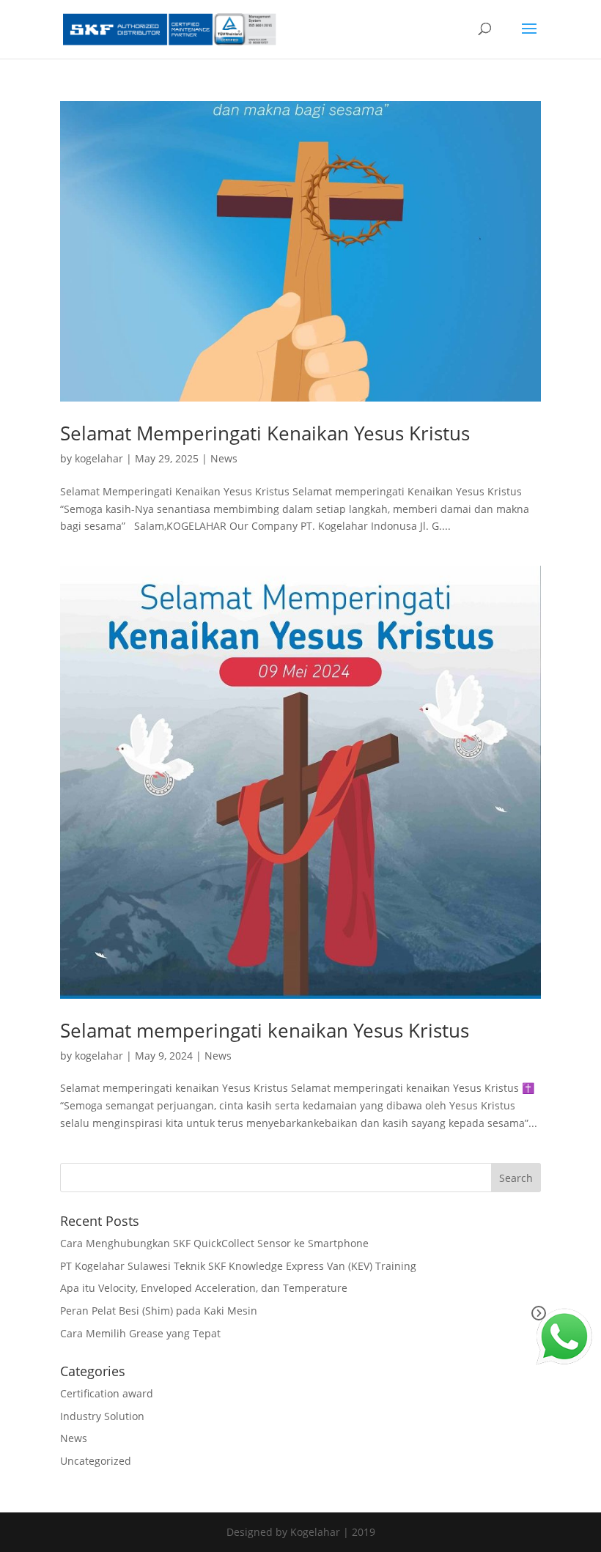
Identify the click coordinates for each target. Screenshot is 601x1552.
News (223, 458)
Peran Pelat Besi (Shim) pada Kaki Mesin (158, 1311)
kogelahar (99, 458)
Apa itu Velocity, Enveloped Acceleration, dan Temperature (203, 1288)
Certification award (106, 1393)
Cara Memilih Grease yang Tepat (140, 1333)
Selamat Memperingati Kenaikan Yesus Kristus (265, 433)
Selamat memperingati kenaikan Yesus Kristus (264, 1030)
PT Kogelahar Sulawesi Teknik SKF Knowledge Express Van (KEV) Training (238, 1266)
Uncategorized (95, 1461)
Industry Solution (102, 1416)
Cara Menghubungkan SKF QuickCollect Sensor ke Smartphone (214, 1243)
